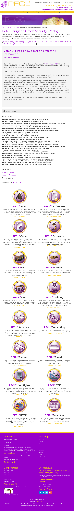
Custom (19, 357)
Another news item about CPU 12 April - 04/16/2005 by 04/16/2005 (23, 143)
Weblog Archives (9, 175)
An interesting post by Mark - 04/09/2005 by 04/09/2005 (20, 132)
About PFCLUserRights (20, 395)
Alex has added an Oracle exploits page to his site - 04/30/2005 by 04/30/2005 (27, 164)
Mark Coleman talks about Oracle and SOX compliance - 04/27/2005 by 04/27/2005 (28, 159)
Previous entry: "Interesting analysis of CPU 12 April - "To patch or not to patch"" (34, 42)
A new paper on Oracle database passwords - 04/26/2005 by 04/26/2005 (25, 157)
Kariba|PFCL (40, 501)
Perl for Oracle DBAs (51, 64)
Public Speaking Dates (45, 484)
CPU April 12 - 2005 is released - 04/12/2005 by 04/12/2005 (20, 136)
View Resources (43, 446)
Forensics (54, 236)
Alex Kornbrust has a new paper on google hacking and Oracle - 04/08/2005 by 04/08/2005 (31, 130)
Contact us (42, 456)
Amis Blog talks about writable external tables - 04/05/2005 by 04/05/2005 (26, 127)
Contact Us (70, 2)
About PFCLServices (20, 337)
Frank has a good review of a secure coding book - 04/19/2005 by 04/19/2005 (26, 148)
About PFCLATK (19, 277)
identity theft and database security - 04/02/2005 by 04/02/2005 (23, 121)
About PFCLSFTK (20, 426)
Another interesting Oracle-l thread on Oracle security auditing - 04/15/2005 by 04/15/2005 (31, 141)
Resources (68, 12)
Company (57, 12)
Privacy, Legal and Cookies (45, 2)
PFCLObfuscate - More (10, 472)
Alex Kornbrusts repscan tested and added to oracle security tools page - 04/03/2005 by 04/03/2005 (34, 123)
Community (63, 2)
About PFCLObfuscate (54, 216)
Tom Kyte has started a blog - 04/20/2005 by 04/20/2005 (20, 150)
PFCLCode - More (8, 475)
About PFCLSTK (54, 395)
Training (25, 12)
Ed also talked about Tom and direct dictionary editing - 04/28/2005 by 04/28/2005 (28, 161)
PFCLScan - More (8, 470)
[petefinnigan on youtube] (50, 492)
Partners (46, 12)
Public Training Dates (44, 486)
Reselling (36, 12)
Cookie (54, 267)
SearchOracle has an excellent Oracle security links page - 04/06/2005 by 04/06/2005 (29, 128)
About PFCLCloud (54, 365)
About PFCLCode (20, 247)
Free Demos (56, 2)
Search (36, 2)
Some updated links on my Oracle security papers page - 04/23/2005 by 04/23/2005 (29, 153)
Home (3, 27)
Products (5, 12)
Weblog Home (8, 173)
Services (15, 12)
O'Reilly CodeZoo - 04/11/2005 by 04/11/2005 (16, 134)
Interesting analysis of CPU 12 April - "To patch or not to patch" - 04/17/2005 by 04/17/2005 (30, 144)
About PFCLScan (19, 216)
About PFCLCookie (54, 275)
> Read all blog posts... (46, 479)
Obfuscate (54, 206)
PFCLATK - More (8, 479)
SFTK (19, 415)
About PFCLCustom (19, 365)
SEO (19, 297)
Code (19, 236)
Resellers (41, 448)
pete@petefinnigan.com (65, 8)
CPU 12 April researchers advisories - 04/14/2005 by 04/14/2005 (22, 139)
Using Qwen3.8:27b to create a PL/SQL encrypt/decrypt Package (54, 472)
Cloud (54, 357)
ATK (19, 267)
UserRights (19, 385)
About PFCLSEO (19, 305)
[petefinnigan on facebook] (43, 492)
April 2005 (16, 27)
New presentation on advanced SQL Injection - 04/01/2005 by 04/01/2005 (25, 119)
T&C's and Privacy (34, 499)
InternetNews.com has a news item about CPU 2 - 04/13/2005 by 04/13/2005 (26, 137)
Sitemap (42, 499)
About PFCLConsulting (54, 333)
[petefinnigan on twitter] (46, 492)
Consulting (54, 327)
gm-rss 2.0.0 (17, 182)
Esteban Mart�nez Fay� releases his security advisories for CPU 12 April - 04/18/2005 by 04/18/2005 (34, 146)
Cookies (41, 452)
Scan (20, 206)
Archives (9, 27)
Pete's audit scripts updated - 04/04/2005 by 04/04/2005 (20, 125)
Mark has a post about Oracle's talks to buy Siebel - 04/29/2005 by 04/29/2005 (27, 162)
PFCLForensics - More (9, 477)
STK (54, 385)
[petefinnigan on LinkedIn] (40, 492)
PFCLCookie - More (9, 481)
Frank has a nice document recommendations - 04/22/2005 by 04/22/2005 (26, 152)
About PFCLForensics (54, 246)
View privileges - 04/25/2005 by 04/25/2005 (16, 155)
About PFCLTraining (54, 307)
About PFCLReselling (54, 423)
